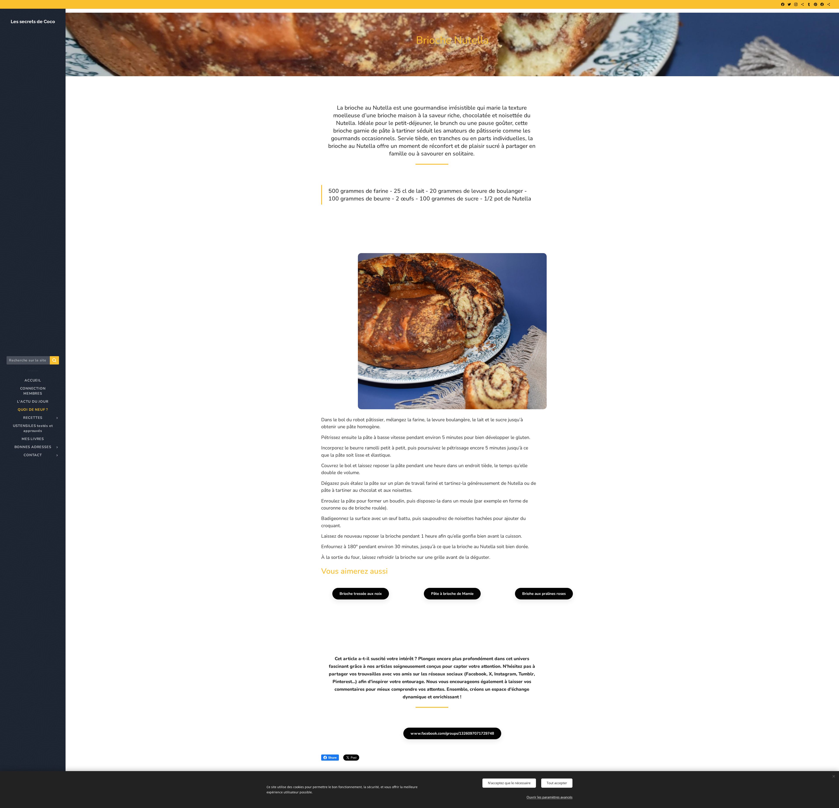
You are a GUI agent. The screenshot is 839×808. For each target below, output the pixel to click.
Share (332, 757)
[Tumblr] (809, 4)
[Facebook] (782, 4)
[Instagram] (796, 4)
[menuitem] (32, 380)
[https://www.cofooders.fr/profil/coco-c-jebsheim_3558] (828, 4)
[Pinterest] (815, 4)
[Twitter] (789, 4)
